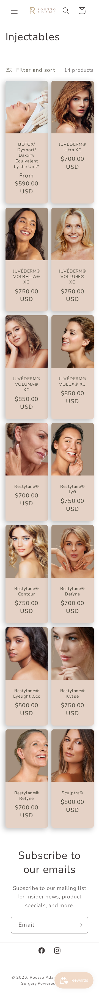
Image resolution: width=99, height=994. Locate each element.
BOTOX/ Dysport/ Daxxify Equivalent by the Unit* (26, 155)
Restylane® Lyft (72, 489)
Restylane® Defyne (72, 591)
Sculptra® (72, 792)
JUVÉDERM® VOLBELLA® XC (26, 276)
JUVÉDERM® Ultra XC (72, 147)
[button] (14, 10)
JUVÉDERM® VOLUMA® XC (26, 384)
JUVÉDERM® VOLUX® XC (72, 381)
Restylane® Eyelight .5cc (26, 693)
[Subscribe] (80, 925)
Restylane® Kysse (72, 693)
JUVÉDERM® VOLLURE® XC (72, 276)
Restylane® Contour (26, 591)
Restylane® (26, 486)
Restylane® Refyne (26, 795)
